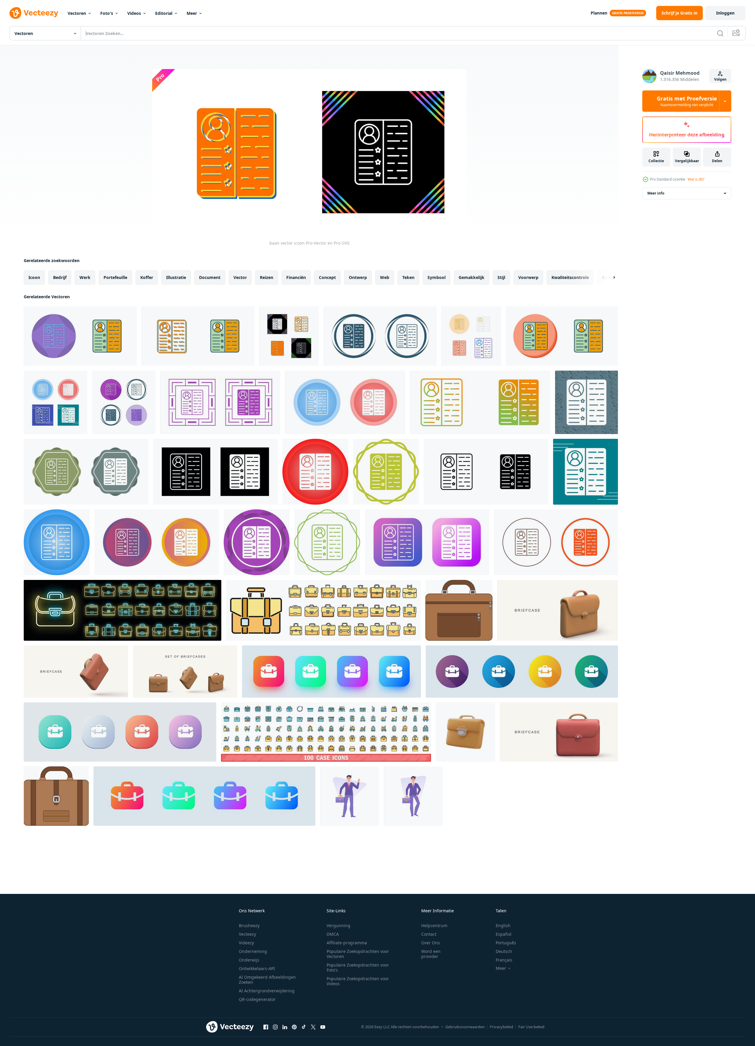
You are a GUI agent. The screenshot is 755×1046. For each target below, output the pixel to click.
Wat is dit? (696, 179)
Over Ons (430, 942)
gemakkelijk (471, 277)
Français (504, 960)
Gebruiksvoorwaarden (465, 1026)
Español (503, 934)
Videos (134, 13)
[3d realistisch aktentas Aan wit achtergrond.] (76, 671)
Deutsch (504, 951)
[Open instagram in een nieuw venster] (275, 1026)
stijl (501, 277)
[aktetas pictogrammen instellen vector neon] (122, 610)
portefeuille (115, 277)
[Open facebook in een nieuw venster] (265, 1026)
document (209, 277)
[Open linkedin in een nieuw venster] (284, 1026)
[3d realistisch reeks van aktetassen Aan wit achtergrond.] (185, 671)
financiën (296, 277)
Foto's (106, 13)
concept (327, 277)
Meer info (655, 193)
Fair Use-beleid (531, 1026)
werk (85, 277)
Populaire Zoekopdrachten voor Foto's (358, 967)
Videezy (246, 942)
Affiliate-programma (347, 942)
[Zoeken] (720, 33)
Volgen (720, 79)
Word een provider (431, 953)
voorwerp (528, 277)
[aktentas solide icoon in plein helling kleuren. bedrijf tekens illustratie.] (331, 671)
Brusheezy (249, 925)
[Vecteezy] (33, 13)
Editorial (163, 13)
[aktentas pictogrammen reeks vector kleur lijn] (323, 610)
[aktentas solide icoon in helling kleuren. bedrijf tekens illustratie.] (204, 796)
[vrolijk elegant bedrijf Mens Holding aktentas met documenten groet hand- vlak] (349, 796)
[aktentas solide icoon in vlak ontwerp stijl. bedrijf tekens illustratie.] (522, 671)
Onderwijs (249, 960)
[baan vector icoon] (80, 336)
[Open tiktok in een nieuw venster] (303, 1026)
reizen (266, 277)
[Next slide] (609, 277)
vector (240, 277)
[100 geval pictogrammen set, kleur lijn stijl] (326, 732)
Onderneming (253, 951)
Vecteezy (247, 934)
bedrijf (59, 277)
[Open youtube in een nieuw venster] (322, 1026)
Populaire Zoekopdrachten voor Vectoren (358, 953)
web (384, 277)
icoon (34, 277)
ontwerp (358, 277)
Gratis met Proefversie (687, 101)
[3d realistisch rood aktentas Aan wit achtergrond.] (559, 732)
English (503, 925)
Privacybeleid (501, 1026)
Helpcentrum (434, 925)
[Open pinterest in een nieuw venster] (294, 1026)
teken (408, 277)
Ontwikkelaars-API (257, 968)
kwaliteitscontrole (570, 277)
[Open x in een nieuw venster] (313, 1026)
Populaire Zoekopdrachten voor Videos (358, 981)
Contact (428, 934)
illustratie (176, 277)
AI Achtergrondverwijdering (267, 991)
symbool (436, 277)
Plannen (599, 13)
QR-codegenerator (257, 999)
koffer (146, 277)
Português (506, 942)
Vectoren (77, 13)
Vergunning (338, 925)
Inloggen (725, 13)
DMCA (333, 934)
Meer (192, 13)
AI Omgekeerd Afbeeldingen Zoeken (267, 979)
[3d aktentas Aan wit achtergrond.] (557, 610)
